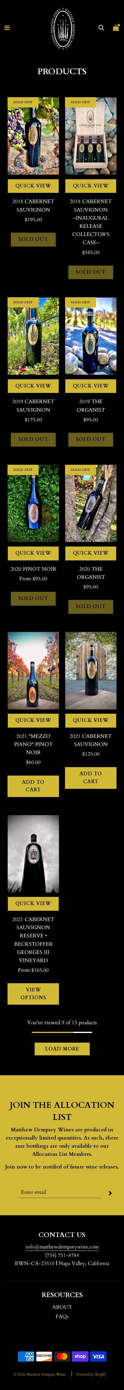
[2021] (33, 670)
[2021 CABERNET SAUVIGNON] (90, 670)
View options (33, 994)
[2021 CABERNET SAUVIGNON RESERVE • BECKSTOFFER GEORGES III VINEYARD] (33, 854)
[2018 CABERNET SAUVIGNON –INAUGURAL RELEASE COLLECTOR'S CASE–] (90, 136)
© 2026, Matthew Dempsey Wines (40, 1374)
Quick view (33, 186)
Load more (62, 1049)
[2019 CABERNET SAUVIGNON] (33, 336)
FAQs (62, 1316)
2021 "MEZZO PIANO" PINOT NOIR (33, 744)
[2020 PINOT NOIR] (33, 503)
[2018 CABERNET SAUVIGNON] (33, 136)
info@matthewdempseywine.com (62, 1246)
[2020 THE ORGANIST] (90, 503)
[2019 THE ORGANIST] (90, 336)
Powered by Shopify (91, 1374)
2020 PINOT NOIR (33, 569)
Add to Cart (33, 786)
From (33, 578)
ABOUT (62, 1307)
